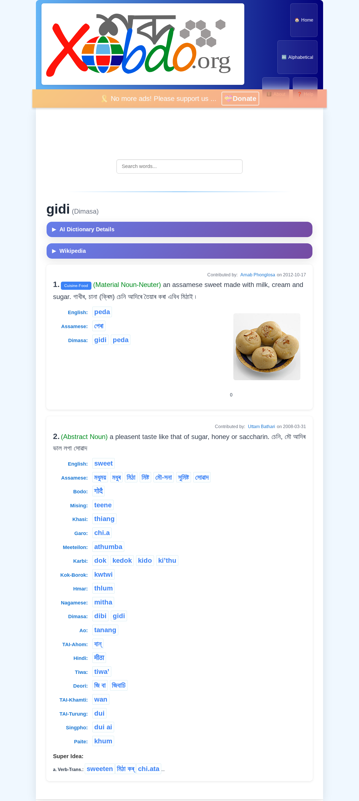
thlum (103, 588)
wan (100, 699)
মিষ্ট (145, 477)
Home (303, 20)
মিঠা (131, 477)
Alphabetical (297, 57)
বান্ (98, 644)
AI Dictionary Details (83, 229)
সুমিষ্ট (183, 477)
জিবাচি (119, 685)
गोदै (98, 491)
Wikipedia (69, 251)
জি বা (100, 685)
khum (103, 741)
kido (145, 560)
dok (100, 560)
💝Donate (247, 98)
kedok (122, 560)
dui (99, 713)
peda (102, 312)
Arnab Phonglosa (257, 274)
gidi (100, 340)
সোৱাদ (202, 477)
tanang (105, 630)
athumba (108, 546)
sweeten (100, 768)
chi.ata (148, 768)
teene (103, 505)
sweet (103, 463)
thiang (104, 518)
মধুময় (100, 477)
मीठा (99, 657)
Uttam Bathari (261, 426)
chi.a (102, 532)
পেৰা (98, 326)
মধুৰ (116, 477)
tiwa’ (101, 671)
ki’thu (167, 560)
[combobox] (179, 166)
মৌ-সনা (163, 477)
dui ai (103, 727)
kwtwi (103, 574)
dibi (100, 616)
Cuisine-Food (76, 285)
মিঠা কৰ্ (125, 768)
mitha (103, 602)
